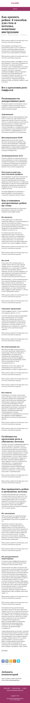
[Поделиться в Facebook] (3, 661)
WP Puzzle (17, 699)
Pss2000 (15, 3)
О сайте (24, 688)
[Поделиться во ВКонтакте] (6, 661)
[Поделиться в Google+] (14, 661)
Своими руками (8, 664)
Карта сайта (7, 688)
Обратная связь (16, 688)
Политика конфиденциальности (15, 690)
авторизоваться (14, 680)
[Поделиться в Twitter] (18, 661)
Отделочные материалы (13, 35)
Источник (4, 650)
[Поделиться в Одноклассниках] (10, 661)
